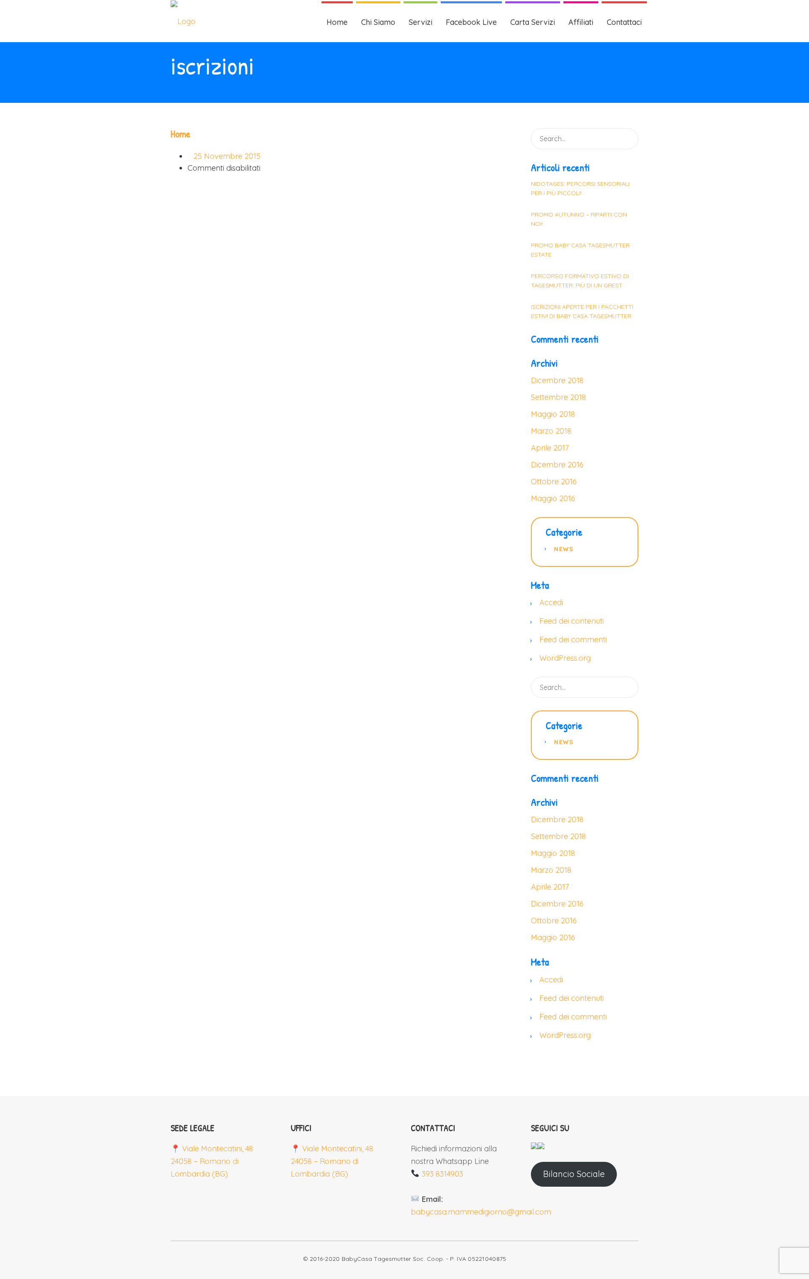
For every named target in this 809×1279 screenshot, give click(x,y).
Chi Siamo (378, 22)
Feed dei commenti (573, 639)
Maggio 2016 (553, 498)
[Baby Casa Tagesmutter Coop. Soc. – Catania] (183, 21)
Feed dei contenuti (571, 621)
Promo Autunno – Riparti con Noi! (579, 219)
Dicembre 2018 (557, 380)
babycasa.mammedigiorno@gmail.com (481, 1212)
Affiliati (580, 22)
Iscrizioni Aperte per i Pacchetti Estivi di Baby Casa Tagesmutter (582, 311)
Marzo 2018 (551, 431)
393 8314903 (442, 1174)
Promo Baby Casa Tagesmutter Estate (580, 249)
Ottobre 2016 (554, 481)
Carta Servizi (532, 22)
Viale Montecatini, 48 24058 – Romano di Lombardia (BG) (212, 1161)
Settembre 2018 (558, 397)
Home (337, 22)
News (563, 549)
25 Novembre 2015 (226, 156)
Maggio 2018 (553, 414)
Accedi (551, 602)
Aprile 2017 (550, 448)
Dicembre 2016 (557, 464)
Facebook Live (471, 22)
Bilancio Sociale (574, 1174)
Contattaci (624, 22)
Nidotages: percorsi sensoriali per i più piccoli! (580, 188)
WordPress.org (565, 658)
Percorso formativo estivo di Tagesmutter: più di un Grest (580, 280)
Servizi (420, 22)
